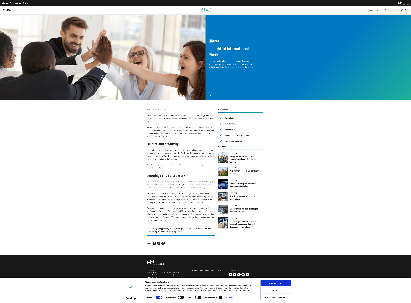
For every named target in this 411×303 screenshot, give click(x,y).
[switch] (181, 297)
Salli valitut (276, 290)
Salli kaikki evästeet (276, 283)
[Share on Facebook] (154, 243)
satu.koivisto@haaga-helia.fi (174, 275)
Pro (11, 3)
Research (17, 3)
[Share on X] (158, 243)
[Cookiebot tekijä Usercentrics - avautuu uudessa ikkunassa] (131, 298)
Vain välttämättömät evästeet (276, 297)
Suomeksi (374, 10)
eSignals (5, 3)
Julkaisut (26, 3)
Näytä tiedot (230, 297)
